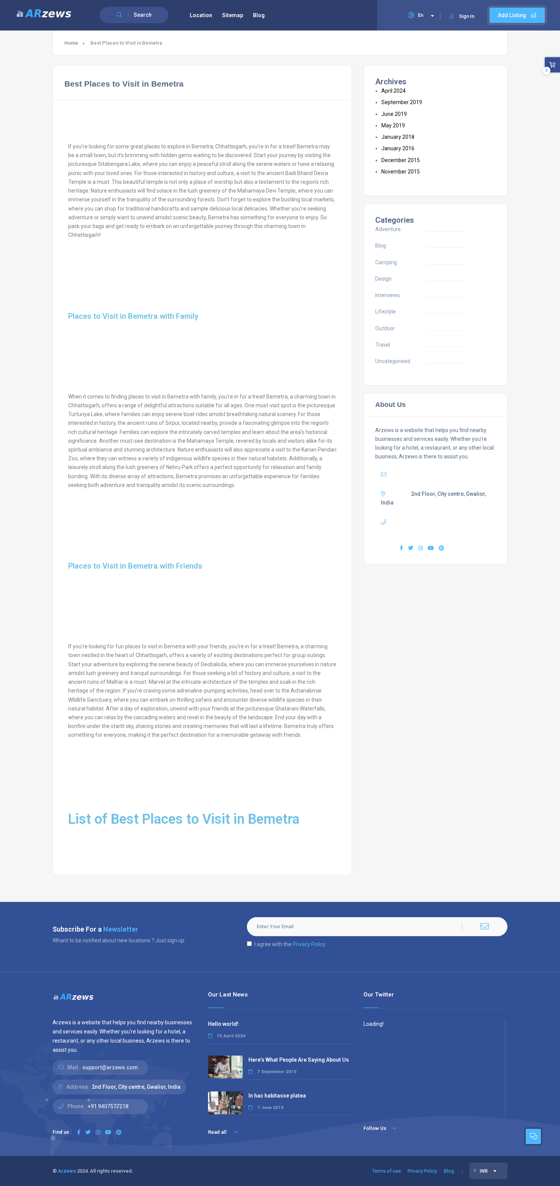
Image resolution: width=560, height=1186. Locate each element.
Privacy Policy (309, 944)
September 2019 (401, 102)
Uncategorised (392, 361)
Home (71, 43)
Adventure (388, 229)
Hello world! (223, 1024)
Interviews (387, 295)
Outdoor (385, 328)
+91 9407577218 (108, 1106)
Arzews (67, 1171)
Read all (218, 1132)
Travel (382, 345)
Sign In (466, 16)
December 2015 (400, 160)
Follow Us (374, 1128)
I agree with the (289, 944)
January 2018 (397, 137)
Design (383, 279)
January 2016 (397, 148)
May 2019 (393, 125)
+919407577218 (430, 522)
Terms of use (386, 1171)
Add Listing (512, 15)
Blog (259, 15)
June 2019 (394, 114)
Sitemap (232, 15)
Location (201, 15)
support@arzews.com (433, 474)
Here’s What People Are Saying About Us (298, 1060)
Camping (386, 262)
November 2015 (400, 172)
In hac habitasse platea (277, 1096)
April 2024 (393, 91)
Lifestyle (385, 312)
